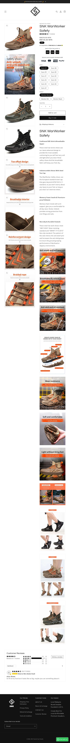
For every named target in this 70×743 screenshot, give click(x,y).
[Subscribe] (35, 726)
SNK (32, 739)
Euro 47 (44, 88)
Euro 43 (44, 80)
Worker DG (45, 99)
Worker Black (57, 99)
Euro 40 (53, 72)
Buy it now (52, 118)
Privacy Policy (24, 708)
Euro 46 (53, 84)
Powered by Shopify (38, 739)
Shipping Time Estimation (24, 703)
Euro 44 (53, 80)
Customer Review (40, 714)
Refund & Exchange (26, 712)
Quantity (42, 103)
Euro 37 (44, 68)
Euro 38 (53, 68)
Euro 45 (44, 84)
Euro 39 (44, 72)
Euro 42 (53, 76)
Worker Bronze (46, 95)
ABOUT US (38, 702)
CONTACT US (39, 710)
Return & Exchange (41, 706)
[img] (17, 671)
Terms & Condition (26, 716)
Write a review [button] (57, 657)
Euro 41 (44, 76)
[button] (5, 12)
